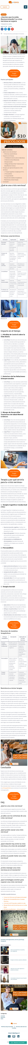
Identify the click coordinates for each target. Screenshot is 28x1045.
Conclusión (6, 182)
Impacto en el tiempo (8, 156)
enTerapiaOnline (6, 788)
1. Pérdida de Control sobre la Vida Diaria (14, 158)
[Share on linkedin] (9, 29)
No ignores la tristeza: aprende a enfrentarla (19, 959)
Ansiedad (10, 26)
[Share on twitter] (5, 29)
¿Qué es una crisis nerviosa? (10, 152)
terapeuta (3, 941)
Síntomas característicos (10, 154)
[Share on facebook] (2, 29)
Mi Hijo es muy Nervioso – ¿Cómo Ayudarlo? (14, 909)
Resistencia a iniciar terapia (11, 180)
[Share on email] (12, 29)
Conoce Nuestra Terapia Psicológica (14, 73)
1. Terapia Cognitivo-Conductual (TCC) (14, 172)
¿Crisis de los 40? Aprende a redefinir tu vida (14, 903)
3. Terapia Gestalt (8, 176)
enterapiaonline (10, 939)
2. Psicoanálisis (8, 174)
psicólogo (21, 939)
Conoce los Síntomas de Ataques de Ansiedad (15, 897)
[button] (5, 6)
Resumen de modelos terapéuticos (13, 178)
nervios (17, 939)
